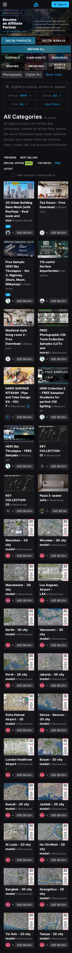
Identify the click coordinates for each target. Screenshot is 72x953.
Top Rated (44, 163)
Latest (8, 168)
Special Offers (18, 163)
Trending (10, 157)
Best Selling (29, 157)
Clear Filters (52, 104)
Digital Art (33, 74)
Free (58, 163)
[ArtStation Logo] (36, 4)
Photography (12, 74)
